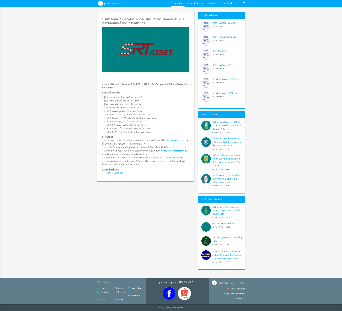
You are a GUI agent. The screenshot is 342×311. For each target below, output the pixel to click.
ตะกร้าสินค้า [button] (227, 3)
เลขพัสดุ (104, 292)
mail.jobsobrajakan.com (234, 293)
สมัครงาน (120, 292)
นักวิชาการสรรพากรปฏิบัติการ (225, 23)
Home (103, 288)
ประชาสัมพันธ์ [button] (194, 3)
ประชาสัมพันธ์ (134, 295)
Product (119, 288)
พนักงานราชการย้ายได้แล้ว (224, 223)
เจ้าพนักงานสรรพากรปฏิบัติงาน (225, 79)
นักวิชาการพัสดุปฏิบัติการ (223, 65)
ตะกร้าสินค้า (137, 288)
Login (103, 299)
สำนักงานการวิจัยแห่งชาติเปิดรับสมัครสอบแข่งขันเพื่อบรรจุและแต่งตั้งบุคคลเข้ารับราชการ (227, 125)
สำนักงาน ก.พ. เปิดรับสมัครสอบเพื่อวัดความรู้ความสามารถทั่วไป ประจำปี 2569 (226, 210)
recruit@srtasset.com (161, 161)
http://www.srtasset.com (177, 140)
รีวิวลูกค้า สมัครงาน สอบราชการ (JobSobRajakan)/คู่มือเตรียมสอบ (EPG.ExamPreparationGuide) (226, 255)
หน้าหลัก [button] (178, 3)
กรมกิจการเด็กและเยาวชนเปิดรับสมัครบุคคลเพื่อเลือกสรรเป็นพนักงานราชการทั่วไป (226, 179)
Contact (119, 299)
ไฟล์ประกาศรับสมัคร (115, 173)
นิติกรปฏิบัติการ (219, 51)
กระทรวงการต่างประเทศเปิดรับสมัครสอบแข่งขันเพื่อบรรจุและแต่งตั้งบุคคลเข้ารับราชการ (227, 142)
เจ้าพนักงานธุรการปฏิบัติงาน (224, 93)
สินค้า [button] (211, 3)
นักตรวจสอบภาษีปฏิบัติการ (224, 37)
